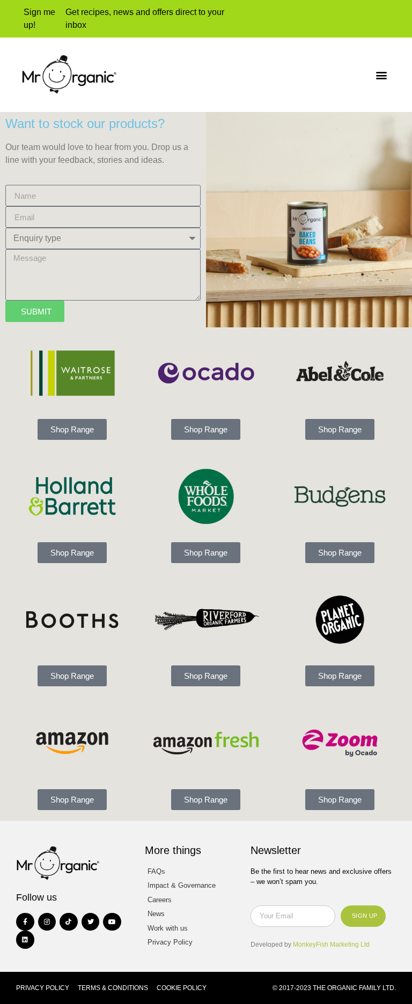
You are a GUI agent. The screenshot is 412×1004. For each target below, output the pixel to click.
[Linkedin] (25, 940)
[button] (382, 75)
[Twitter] (91, 922)
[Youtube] (112, 922)
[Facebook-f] (25, 922)
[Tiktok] (69, 922)
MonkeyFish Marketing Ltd (331, 944)
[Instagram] (47, 922)
